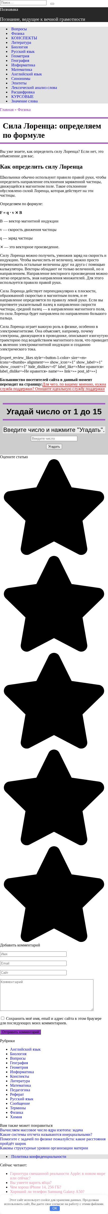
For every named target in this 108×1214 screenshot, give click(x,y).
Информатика (23, 65)
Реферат (17, 1094)
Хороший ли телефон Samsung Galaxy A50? (47, 1191)
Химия (16, 1117)
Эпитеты (19, 83)
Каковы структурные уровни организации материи (44, 1148)
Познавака (9, 9)
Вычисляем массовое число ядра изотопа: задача (41, 1130)
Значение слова (24, 101)
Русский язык (23, 51)
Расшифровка (23, 92)
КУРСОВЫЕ (22, 96)
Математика (21, 69)
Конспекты (19, 1076)
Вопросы (19, 29)
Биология (19, 47)
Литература (21, 42)
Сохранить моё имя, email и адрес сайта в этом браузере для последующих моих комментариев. (50, 1020)
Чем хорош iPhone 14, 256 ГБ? (35, 1187)
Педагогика (20, 1090)
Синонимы (20, 78)
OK (54, 1208)
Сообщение (20, 1103)
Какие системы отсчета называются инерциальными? (46, 1134)
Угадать (54, 446)
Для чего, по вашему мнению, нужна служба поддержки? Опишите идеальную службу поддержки (53, 386)
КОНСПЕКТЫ (24, 38)
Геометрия (20, 56)
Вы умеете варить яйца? (30, 1182)
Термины (18, 1108)
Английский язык (26, 74)
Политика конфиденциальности (38, 1156)
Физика (17, 33)
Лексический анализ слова (34, 87)
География (20, 60)
